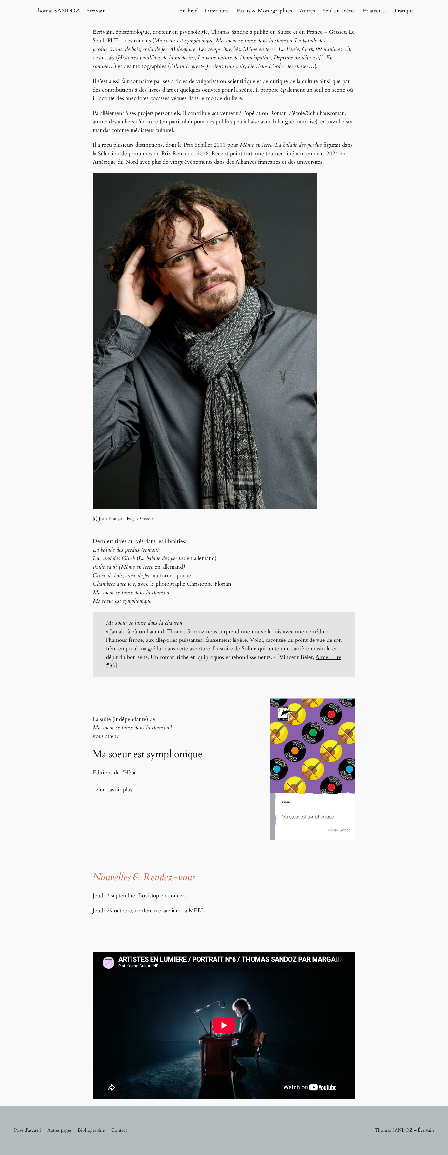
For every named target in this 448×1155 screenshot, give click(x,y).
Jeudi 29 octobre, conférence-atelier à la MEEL (148, 910)
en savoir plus (116, 789)
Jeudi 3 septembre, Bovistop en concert (139, 895)
